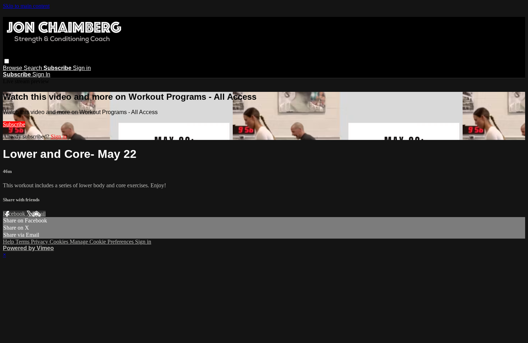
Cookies (60, 242)
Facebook (15, 214)
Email (39, 214)
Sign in (82, 68)
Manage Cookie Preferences (102, 242)
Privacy (40, 242)
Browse (13, 68)
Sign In (41, 74)
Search (33, 68)
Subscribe (14, 124)
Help (9, 242)
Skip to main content (26, 6)
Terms (23, 242)
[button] (6, 61)
